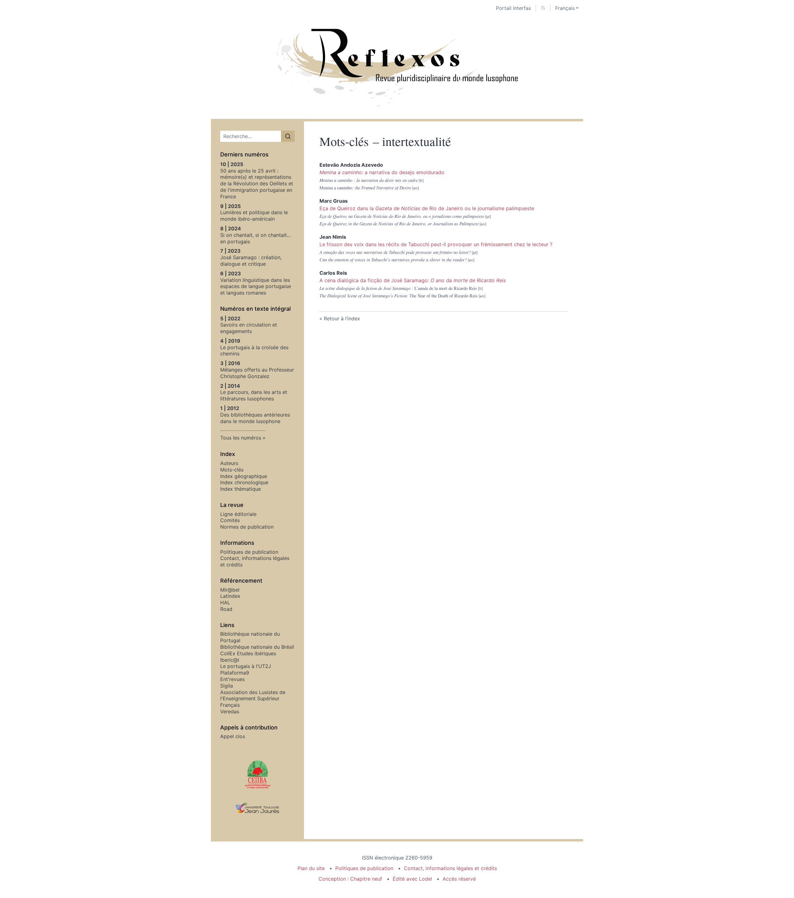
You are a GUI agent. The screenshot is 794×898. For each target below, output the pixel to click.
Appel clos (232, 736)
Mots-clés (231, 470)
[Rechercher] (288, 136)
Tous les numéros (240, 438)
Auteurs (229, 463)
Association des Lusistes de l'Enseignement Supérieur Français (252, 698)
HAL (225, 602)
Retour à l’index (342, 318)
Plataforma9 (234, 673)
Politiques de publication (249, 552)
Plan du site (311, 868)
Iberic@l (229, 660)
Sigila (226, 686)
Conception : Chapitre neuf (350, 879)
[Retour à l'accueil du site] (396, 67)
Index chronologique (244, 482)
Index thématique (240, 489)
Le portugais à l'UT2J (245, 666)
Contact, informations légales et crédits (450, 868)
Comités (230, 520)
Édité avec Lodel (412, 879)
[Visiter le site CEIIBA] (257, 773)
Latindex (230, 596)
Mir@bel (229, 590)
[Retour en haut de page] (789, 4)
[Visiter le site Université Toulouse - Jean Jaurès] (257, 808)
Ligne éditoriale (238, 514)
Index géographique (243, 476)
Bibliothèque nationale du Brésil (257, 647)
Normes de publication (247, 527)
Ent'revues (232, 679)
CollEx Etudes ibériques (248, 653)
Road (226, 609)
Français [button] (565, 8)
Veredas (229, 711)
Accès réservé (459, 879)
